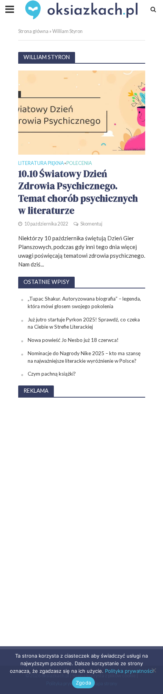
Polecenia (79, 163)
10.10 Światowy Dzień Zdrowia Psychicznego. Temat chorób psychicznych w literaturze (78, 192)
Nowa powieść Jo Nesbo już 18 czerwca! (73, 340)
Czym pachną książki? (52, 374)
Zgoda (83, 683)
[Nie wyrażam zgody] (153, 670)
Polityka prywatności (129, 671)
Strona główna (33, 31)
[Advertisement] (81, 518)
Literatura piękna (41, 163)
